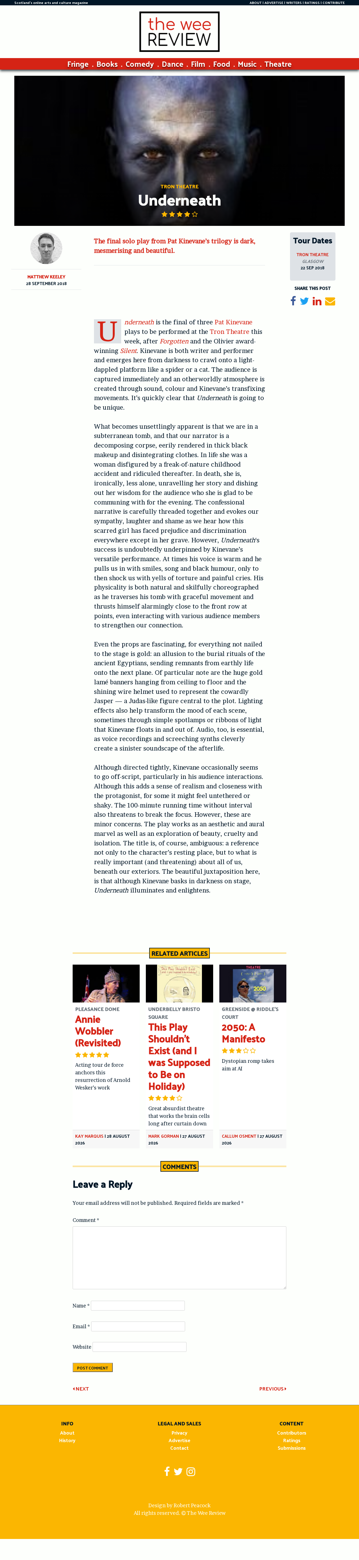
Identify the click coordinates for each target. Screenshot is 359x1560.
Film (198, 63)
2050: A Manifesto (243, 1032)
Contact (179, 1447)
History (67, 1440)
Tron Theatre (229, 332)
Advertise (179, 1440)
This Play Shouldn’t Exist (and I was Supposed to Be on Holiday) (179, 1056)
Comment (86, 1220)
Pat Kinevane (233, 322)
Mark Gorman (163, 1136)
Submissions (292, 1447)
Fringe (78, 63)
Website (82, 1347)
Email (81, 1326)
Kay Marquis (89, 1136)
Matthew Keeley (46, 276)
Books (107, 63)
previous (272, 1388)
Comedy (139, 63)
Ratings (291, 1440)
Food (221, 63)
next (81, 1388)
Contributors (291, 1432)
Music (247, 63)
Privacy (179, 1432)
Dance (172, 63)
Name (81, 1306)
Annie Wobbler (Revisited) (98, 1030)
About (67, 1432)
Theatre (278, 63)
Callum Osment (239, 1136)
